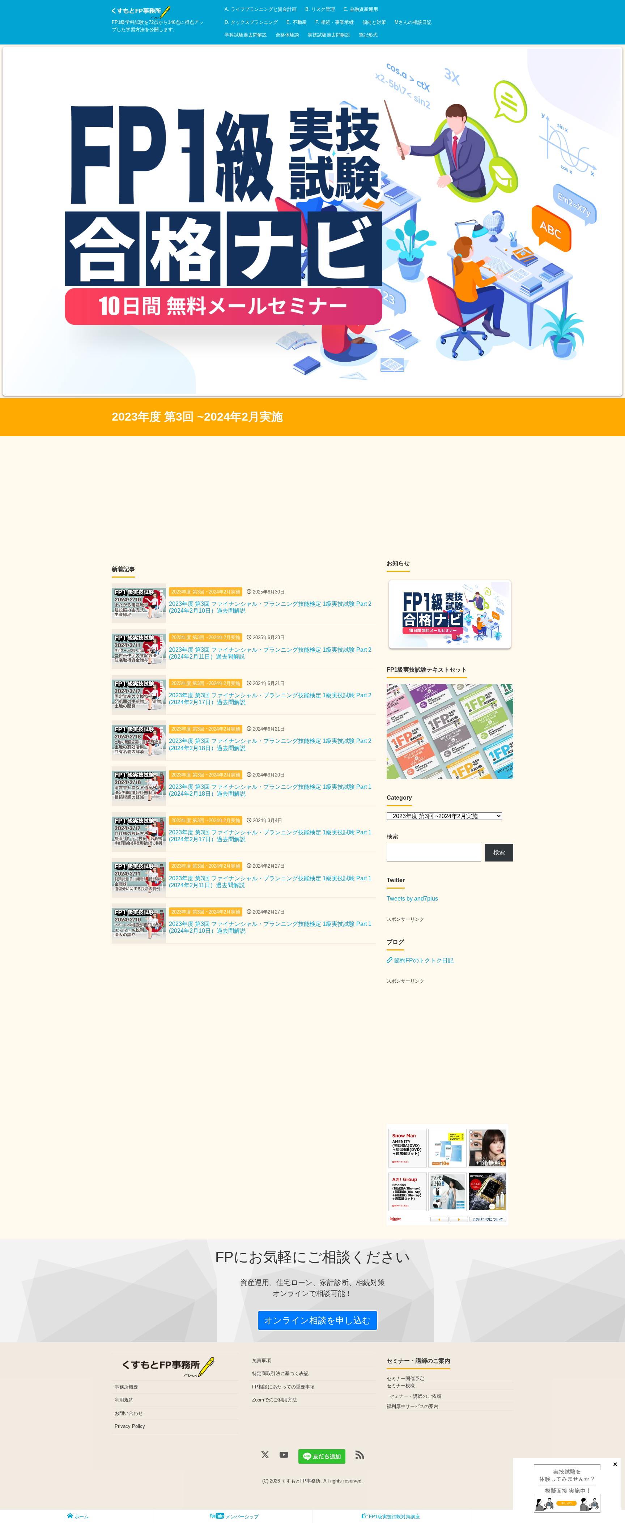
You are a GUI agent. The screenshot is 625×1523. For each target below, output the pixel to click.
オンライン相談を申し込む (317, 1320)
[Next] (610, 221)
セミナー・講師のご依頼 (415, 1396)
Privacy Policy (130, 1426)
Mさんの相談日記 (413, 22)
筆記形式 (368, 35)
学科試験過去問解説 (246, 35)
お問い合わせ (129, 1413)
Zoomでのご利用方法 (274, 1400)
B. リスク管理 (320, 9)
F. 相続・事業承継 (334, 22)
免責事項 (261, 1360)
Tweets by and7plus (412, 898)
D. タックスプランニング (251, 22)
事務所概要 (126, 1387)
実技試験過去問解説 (329, 35)
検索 (392, 836)
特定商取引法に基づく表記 (280, 1373)
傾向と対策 (374, 22)
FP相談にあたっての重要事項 (283, 1387)
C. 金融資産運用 (361, 9)
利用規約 (124, 1400)
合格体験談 (287, 35)
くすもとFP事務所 (300, 1481)
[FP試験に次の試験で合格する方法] (141, 10)
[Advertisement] (312, 502)
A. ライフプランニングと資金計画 (261, 9)
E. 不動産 (296, 22)
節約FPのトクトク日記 (423, 960)
